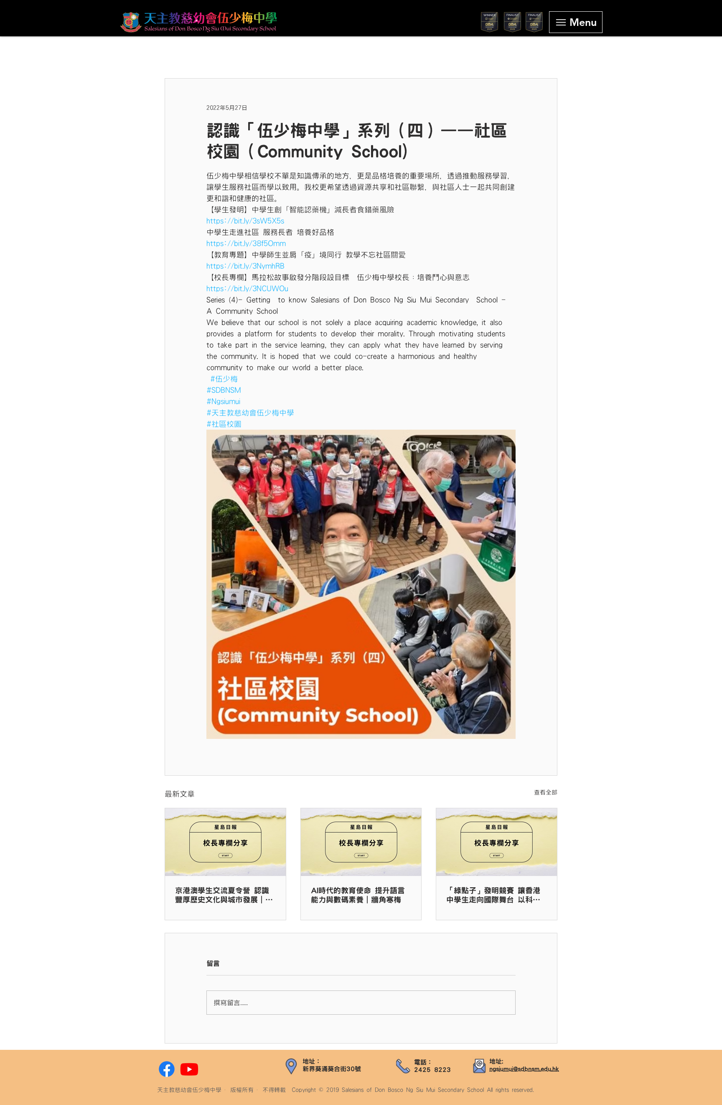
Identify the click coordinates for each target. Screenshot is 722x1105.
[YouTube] (189, 1069)
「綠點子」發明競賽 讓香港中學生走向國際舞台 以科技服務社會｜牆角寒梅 (493, 895)
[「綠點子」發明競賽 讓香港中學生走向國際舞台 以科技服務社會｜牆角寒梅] (496, 842)
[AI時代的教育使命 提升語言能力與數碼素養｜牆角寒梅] (361, 842)
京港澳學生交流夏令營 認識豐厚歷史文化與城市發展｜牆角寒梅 (224, 895)
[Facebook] (166, 1069)
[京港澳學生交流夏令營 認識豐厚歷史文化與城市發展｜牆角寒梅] (225, 842)
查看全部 (545, 792)
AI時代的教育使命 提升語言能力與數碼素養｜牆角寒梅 (358, 895)
